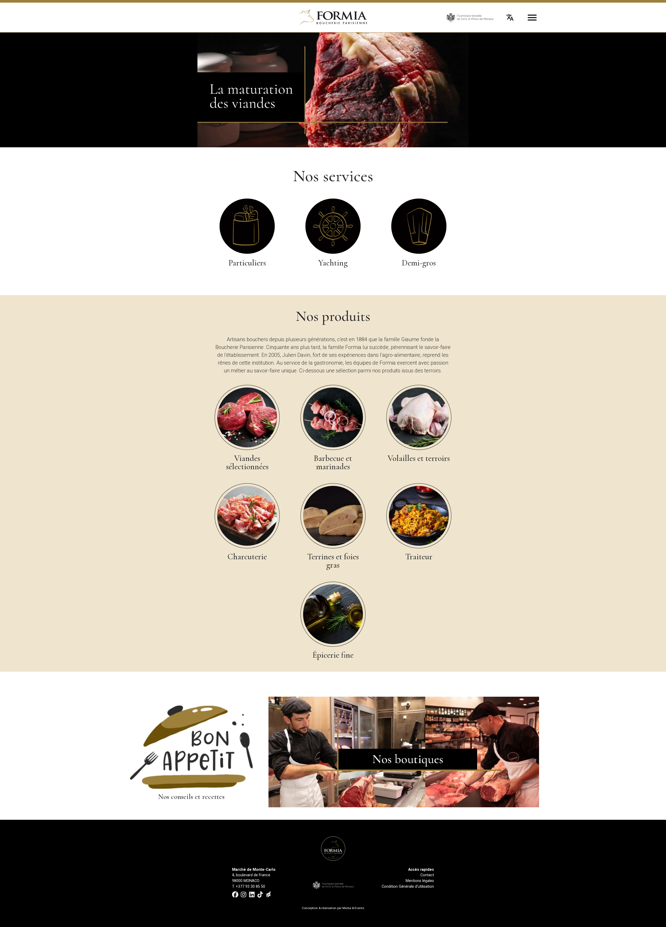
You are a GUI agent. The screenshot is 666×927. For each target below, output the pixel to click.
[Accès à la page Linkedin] (252, 894)
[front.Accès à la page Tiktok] (260, 894)
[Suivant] (448, 90)
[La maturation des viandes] (333, 90)
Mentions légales (420, 881)
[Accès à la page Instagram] (243, 894)
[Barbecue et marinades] (333, 417)
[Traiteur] (418, 515)
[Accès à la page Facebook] (235, 894)
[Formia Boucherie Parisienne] (333, 17)
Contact (427, 875)
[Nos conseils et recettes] (191, 747)
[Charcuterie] (247, 515)
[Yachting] (333, 226)
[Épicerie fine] (333, 614)
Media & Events (353, 908)
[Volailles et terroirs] (418, 417)
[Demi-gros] (418, 226)
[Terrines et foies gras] (333, 515)
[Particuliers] (247, 226)
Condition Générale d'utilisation (408, 886)
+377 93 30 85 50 (250, 886)
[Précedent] (217, 90)
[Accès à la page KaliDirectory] (268, 894)
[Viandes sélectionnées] (247, 417)
